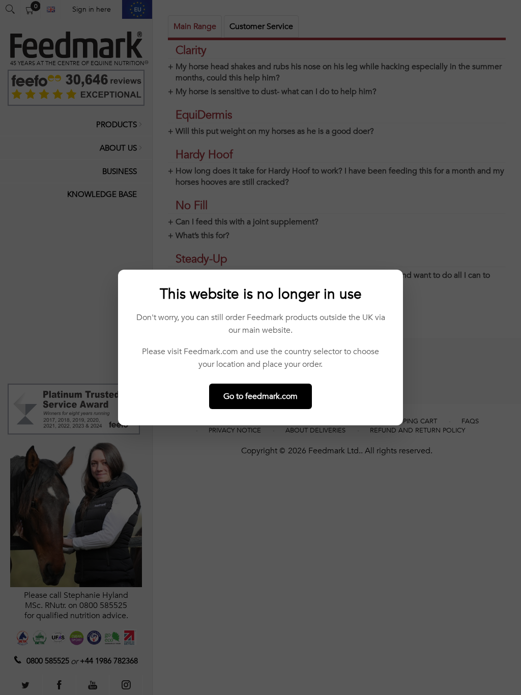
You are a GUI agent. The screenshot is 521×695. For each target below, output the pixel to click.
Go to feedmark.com (260, 396)
